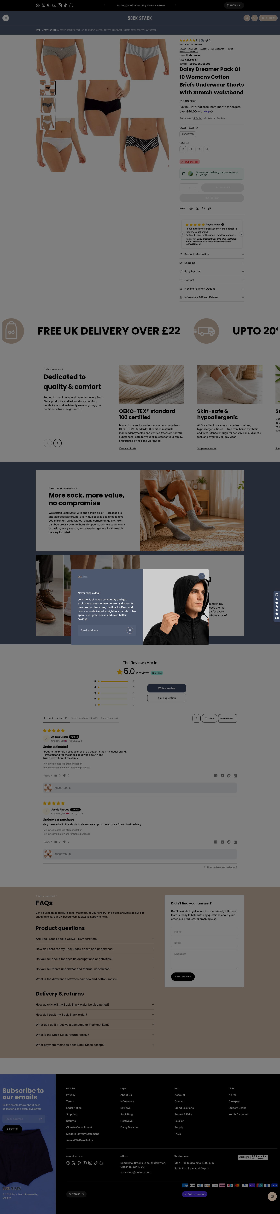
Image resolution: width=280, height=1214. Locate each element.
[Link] (83, 577)
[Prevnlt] (130, 630)
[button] (277, 606)
